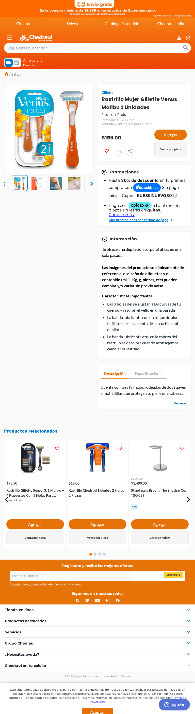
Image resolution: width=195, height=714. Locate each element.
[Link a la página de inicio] (6, 74)
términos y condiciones (64, 584)
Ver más (180, 403)
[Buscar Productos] (186, 48)
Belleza (16, 74)
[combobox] (97, 48)
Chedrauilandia (170, 23)
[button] (9, 37)
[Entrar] (176, 38)
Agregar (171, 134)
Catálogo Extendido (122, 23)
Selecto (73, 23)
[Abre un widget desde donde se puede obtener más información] (174, 705)
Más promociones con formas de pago (138, 220)
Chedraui (24, 23)
